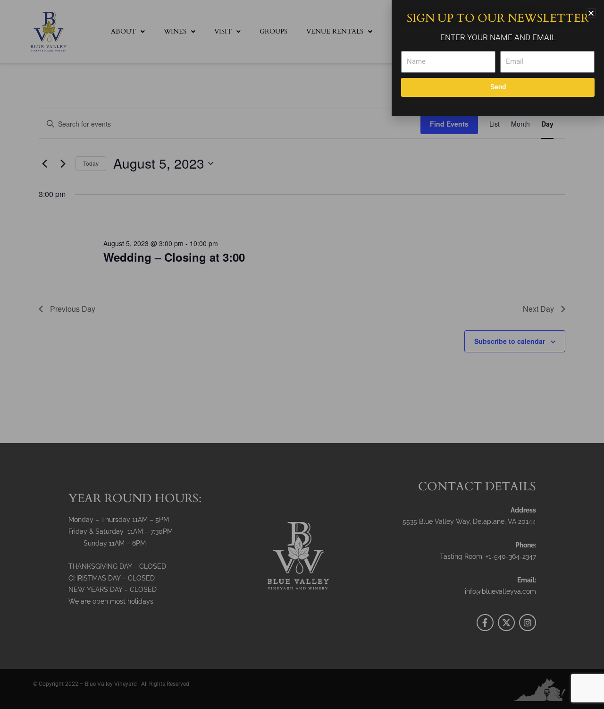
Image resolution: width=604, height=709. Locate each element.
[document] (302, 354)
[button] (591, 13)
